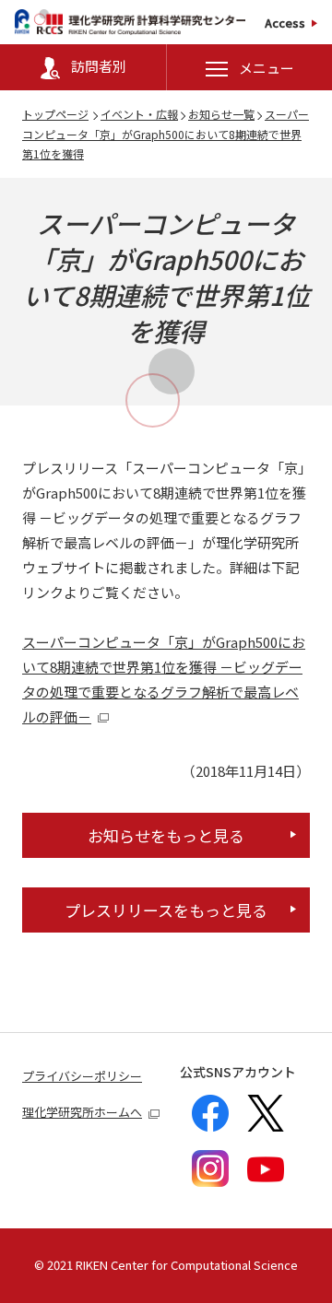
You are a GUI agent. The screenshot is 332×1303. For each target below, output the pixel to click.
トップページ (55, 114)
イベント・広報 (139, 114)
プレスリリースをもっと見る (166, 909)
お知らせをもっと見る (166, 835)
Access (285, 22)
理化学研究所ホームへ (82, 1112)
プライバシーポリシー (82, 1076)
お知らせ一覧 (221, 114)
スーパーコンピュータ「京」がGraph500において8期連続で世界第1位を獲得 (165, 133)
